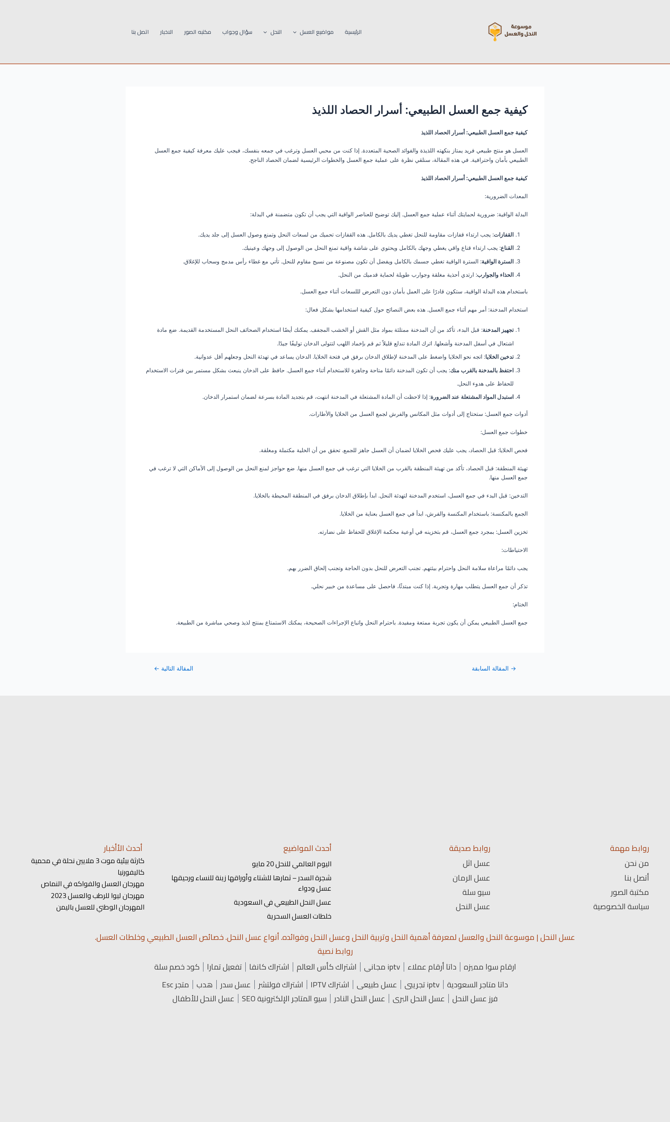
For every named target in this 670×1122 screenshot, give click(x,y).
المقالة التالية (173, 668)
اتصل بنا (140, 32)
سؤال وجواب (237, 32)
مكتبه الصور (197, 32)
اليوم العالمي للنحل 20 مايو (292, 863)
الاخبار (166, 32)
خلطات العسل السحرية (299, 916)
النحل (276, 32)
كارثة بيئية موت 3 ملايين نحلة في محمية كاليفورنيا (87, 866)
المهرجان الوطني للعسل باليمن (100, 906)
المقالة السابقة (494, 668)
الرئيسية (353, 32)
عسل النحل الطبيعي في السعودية (283, 902)
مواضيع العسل (317, 32)
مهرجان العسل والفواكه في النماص (92, 883)
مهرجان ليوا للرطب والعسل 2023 (97, 895)
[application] (296, 32)
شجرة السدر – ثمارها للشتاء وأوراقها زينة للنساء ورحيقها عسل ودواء (251, 883)
